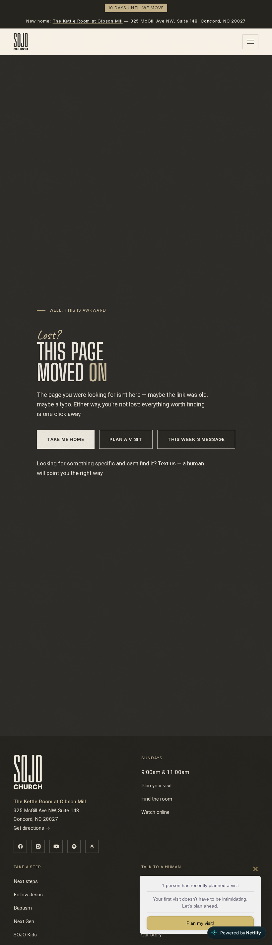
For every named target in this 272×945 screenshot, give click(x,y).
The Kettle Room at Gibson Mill (88, 21)
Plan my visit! (200, 923)
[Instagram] (38, 846)
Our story (151, 935)
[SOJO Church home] (21, 41)
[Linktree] (92, 846)
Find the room (156, 799)
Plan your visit (156, 786)
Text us (167, 463)
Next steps (26, 881)
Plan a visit (125, 439)
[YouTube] (56, 846)
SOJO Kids (25, 935)
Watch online (155, 812)
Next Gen (24, 921)
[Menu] (250, 41)
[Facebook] (20, 846)
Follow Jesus (28, 895)
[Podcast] (74, 846)
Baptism (23, 908)
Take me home (65, 439)
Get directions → (32, 828)
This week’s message (196, 439)
